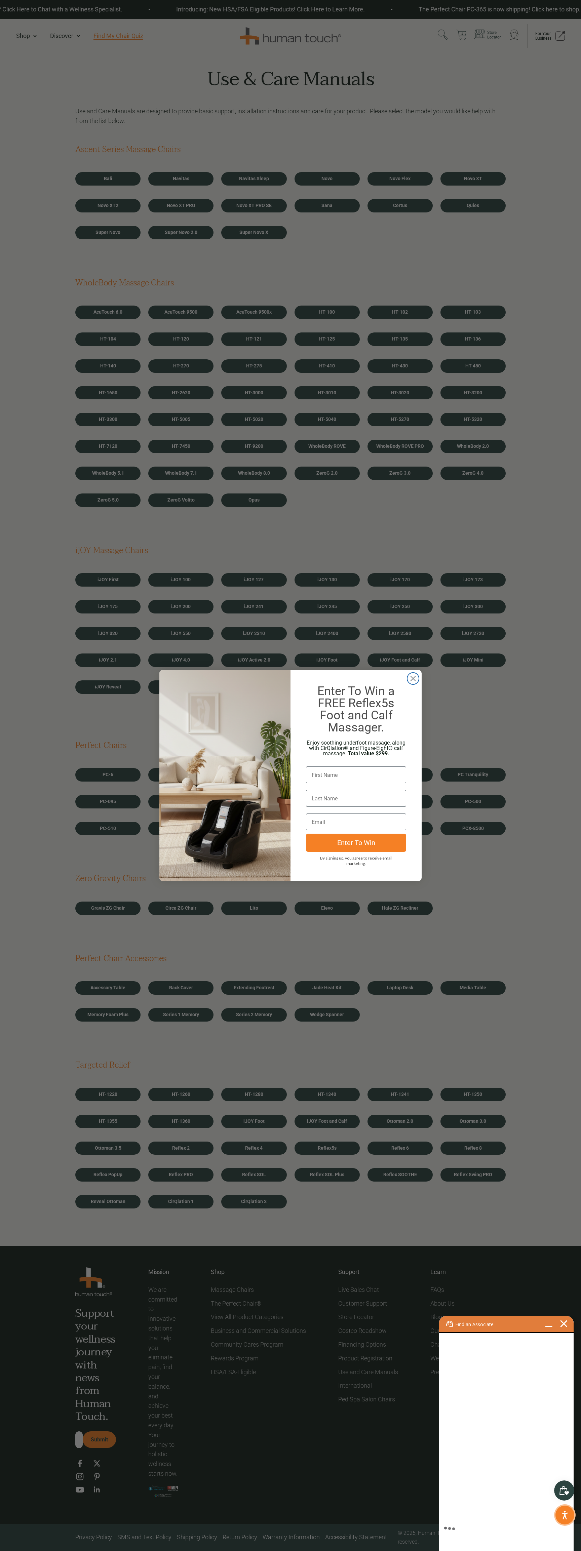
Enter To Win (356, 843)
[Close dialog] (413, 678)
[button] (565, 1515)
